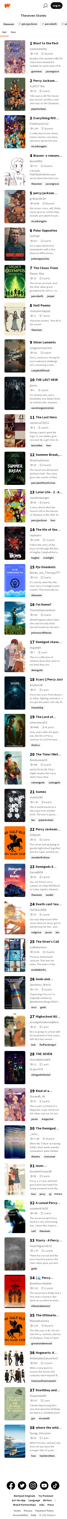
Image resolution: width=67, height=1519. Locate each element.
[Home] (22, 5)
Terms (17, 1510)
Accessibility (20, 1515)
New (13, 32)
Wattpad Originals (24, 1495)
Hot (4, 32)
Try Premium (45, 1495)
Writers (47, 1500)
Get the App (18, 1500)
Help (33, 1515)
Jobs (41, 1504)
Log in (56, 5)
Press (50, 1504)
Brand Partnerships (24, 1504)
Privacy (28, 1510)
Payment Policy (44, 1510)
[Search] (45, 5)
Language (34, 1500)
